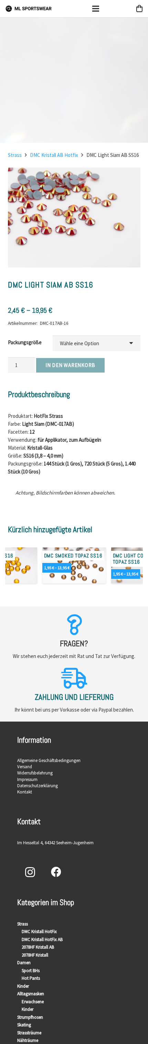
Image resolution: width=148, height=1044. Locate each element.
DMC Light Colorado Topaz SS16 (69, 558)
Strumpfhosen (30, 1017)
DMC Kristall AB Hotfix (54, 155)
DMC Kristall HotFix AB (42, 939)
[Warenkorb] (139, 8)
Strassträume (29, 1033)
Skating (24, 1025)
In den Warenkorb (70, 365)
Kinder (23, 986)
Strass (15, 155)
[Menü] (95, 8)
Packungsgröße (25, 342)
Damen (24, 963)
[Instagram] (30, 872)
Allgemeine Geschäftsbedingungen (49, 760)
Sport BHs (31, 971)
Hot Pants (31, 978)
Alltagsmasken (30, 994)
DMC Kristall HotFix (39, 931)
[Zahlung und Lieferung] (74, 678)
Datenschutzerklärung (37, 786)
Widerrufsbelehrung (35, 773)
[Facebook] (56, 872)
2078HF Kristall (35, 955)
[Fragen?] (74, 624)
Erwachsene (33, 1002)
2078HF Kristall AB (38, 947)
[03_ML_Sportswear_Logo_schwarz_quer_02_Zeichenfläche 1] (29, 8)
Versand (24, 767)
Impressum (27, 779)
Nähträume (27, 1040)
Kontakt (24, 792)
